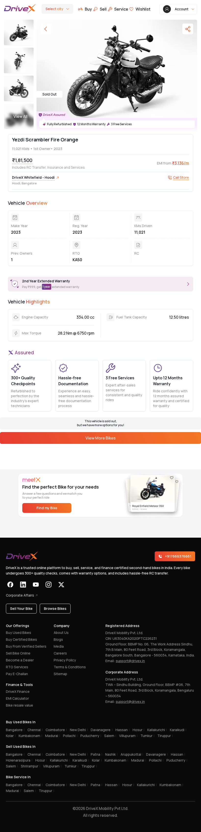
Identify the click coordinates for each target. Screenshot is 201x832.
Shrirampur (30, 766)
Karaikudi (178, 729)
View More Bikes (101, 438)
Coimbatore (56, 729)
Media (59, 646)
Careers (60, 653)
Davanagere (102, 729)
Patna (96, 754)
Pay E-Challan (17, 673)
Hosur (138, 729)
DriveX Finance (18, 691)
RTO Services (17, 667)
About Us (61, 632)
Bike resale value (19, 705)
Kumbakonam (30, 735)
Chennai (35, 729)
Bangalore (15, 729)
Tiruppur (165, 735)
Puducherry (90, 735)
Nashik (111, 754)
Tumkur (147, 735)
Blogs (58, 639)
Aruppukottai (132, 754)
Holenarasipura (19, 760)
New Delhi (79, 729)
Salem (110, 735)
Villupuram (128, 735)
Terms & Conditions (70, 667)
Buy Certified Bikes (21, 639)
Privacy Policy (65, 660)
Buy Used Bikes (18, 632)
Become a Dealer (20, 660)
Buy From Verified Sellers (26, 646)
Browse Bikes (55, 608)
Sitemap (60, 673)
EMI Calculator (17, 698)
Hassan (122, 729)
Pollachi (70, 735)
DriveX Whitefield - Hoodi (33, 177)
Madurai (52, 735)
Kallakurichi (157, 729)
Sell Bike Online (18, 653)
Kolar (11, 735)
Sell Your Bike (21, 608)
